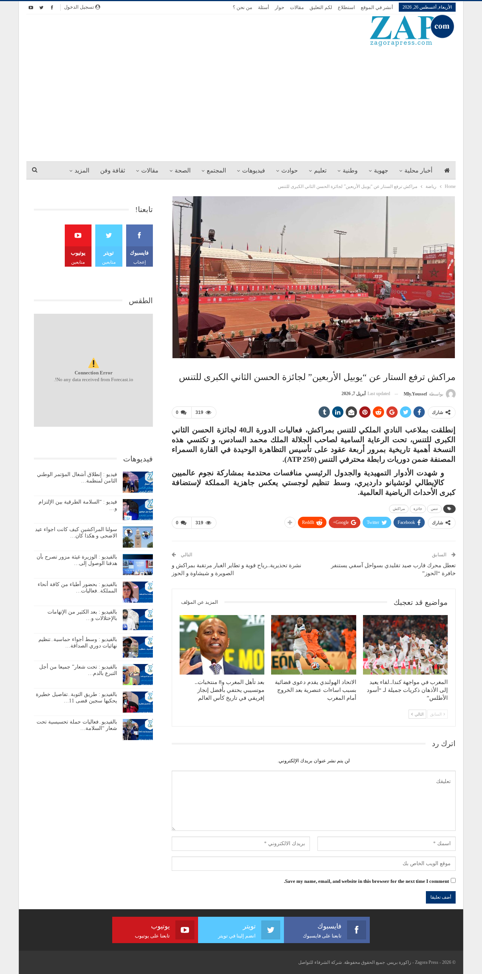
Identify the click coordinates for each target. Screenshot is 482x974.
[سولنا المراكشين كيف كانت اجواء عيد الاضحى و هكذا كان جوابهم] (138, 537)
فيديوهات (253, 170)
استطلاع (346, 7)
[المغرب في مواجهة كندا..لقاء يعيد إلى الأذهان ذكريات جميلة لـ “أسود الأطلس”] (405, 645)
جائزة (417, 509)
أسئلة (263, 7)
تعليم (320, 170)
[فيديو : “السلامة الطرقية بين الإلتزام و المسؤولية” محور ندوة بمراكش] (138, 509)
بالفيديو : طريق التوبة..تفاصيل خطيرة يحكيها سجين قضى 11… (76, 698)
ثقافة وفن (112, 170)
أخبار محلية (418, 170)
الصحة (183, 170)
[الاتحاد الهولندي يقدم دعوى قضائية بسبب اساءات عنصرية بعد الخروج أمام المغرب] (313, 645)
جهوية (381, 170)
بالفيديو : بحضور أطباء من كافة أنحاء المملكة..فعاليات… (77, 588)
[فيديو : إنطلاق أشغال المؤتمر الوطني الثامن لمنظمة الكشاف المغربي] (138, 482)
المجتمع (216, 170)
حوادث (289, 170)
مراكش (399, 509)
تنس (434, 509)
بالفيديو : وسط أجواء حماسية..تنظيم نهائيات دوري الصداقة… (77, 643)
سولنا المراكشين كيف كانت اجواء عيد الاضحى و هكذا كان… (76, 533)
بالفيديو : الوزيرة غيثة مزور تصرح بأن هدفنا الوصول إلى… (77, 560)
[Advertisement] (241, 103)
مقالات (297, 7)
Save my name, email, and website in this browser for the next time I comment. (366, 881)
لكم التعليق (321, 7)
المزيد (82, 170)
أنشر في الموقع (377, 7)
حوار (279, 7)
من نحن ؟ (242, 7)
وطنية (350, 170)
